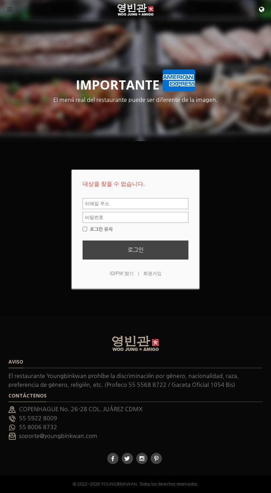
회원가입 (152, 273)
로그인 (136, 249)
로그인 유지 (101, 229)
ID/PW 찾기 (122, 273)
